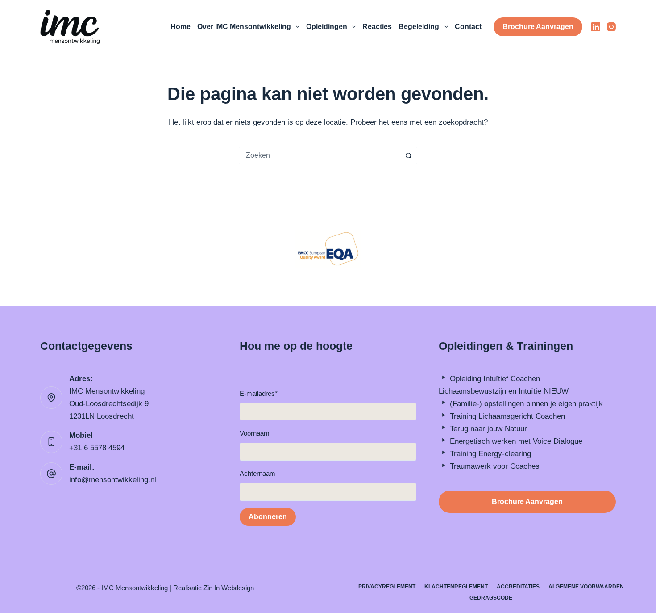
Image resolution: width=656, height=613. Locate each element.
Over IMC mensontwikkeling (244, 26)
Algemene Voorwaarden (586, 587)
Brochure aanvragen (537, 26)
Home (180, 26)
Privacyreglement (386, 587)
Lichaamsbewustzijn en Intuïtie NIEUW (504, 391)
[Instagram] (611, 26)
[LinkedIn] (595, 26)
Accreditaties (518, 587)
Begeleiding (419, 26)
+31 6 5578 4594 (97, 448)
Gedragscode (490, 598)
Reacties (377, 26)
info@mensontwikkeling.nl (112, 479)
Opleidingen (326, 26)
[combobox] (319, 155)
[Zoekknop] (408, 155)
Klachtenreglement (456, 587)
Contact (468, 26)
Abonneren (268, 517)
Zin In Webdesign (228, 588)
